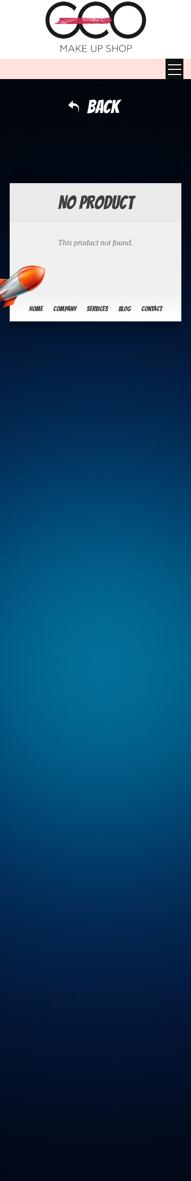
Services (97, 309)
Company (64, 309)
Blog (124, 309)
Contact (151, 309)
